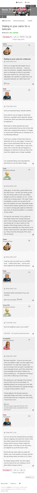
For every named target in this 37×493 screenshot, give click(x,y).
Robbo (5, 44)
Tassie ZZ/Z (6, 305)
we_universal (7, 489)
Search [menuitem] (5, 17)
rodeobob (15, 32)
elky (11, 32)
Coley (4, 168)
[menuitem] (2, 491)
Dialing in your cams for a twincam (16, 27)
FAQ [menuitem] (1, 17)
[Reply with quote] (29, 45)
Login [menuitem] (28, 2)
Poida (4, 89)
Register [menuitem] (20, 2)
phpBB (8, 487)
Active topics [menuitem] (33, 6)
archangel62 (6, 338)
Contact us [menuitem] (13, 483)
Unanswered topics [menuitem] (28, 6)
